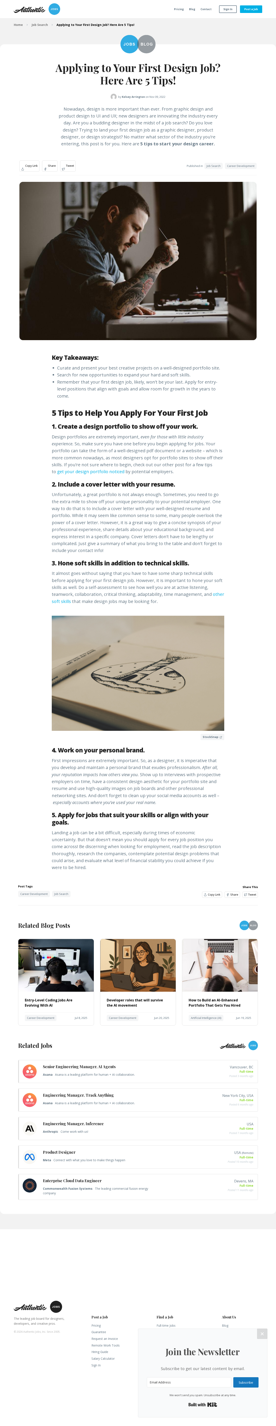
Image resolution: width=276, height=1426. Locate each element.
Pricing (179, 9)
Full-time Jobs (166, 1325)
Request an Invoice (104, 1339)
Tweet (69, 166)
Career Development (240, 166)
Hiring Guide (99, 1352)
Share (51, 166)
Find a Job (165, 1317)
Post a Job (251, 9)
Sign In (227, 9)
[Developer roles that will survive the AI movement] (138, 990)
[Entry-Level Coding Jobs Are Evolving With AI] (56, 990)
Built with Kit (202, 1405)
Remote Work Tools (105, 1345)
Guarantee (98, 1332)
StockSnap (210, 737)
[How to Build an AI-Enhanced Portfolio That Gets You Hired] (220, 990)
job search (61, 894)
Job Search (39, 25)
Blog (192, 9)
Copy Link (31, 166)
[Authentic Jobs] (37, 9)
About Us (229, 1317)
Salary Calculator (103, 1358)
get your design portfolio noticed (90, 471)
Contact (206, 9)
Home (18, 25)
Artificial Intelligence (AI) (206, 1018)
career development (34, 894)
